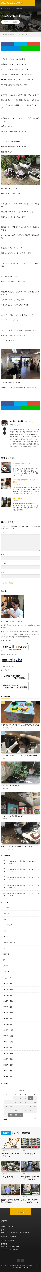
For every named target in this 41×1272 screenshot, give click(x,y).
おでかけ (6, 908)
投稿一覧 (27, 421)
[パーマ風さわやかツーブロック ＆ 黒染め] (6, 483)
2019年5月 (7, 1007)
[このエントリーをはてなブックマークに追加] (10, 48)
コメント (4, 532)
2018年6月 (7, 1065)
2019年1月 (7, 1024)
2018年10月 (7, 1042)
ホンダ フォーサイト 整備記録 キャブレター (17, 846)
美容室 (15, 22)
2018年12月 (7, 1030)
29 (16, 1115)
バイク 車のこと (8, 849)
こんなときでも (7, 1177)
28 (11, 1115)
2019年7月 (7, 1001)
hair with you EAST (8, 1226)
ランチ (5, 948)
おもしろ (6, 913)
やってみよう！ (7, 728)
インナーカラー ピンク (21, 463)
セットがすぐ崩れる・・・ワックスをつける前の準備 (19, 755)
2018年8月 (7, 1053)
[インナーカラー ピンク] (6, 467)
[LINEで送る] (30, 48)
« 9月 (5, 1119)
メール (3, 563)
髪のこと (5, 758)
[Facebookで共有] (7, 44)
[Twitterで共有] (20, 44)
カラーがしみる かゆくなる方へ (10, 1154)
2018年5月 (7, 1071)
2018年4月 (7, 1076)
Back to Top (21, 1212)
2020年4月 (7, 989)
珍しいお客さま (18, 498)
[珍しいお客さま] (6, 502)
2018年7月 (7, 1059)
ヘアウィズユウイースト (14, 8)
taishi (10, 863)
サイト (3, 572)
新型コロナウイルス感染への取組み (10, 1201)
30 (20, 1115)
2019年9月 (7, 995)
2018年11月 (7, 1036)
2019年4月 (7, 1013)
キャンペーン (7, 931)
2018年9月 (7, 1047)
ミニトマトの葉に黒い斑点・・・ (12, 786)
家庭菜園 (5, 788)
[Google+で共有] (33, 44)
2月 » (35, 1118)
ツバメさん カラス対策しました (12, 816)
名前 (3, 554)
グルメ (5, 937)
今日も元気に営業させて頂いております (30, 1178)
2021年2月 (7, 984)
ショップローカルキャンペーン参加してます (30, 1201)
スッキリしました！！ (30, 1153)
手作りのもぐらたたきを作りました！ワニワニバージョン (20, 725)
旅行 (4, 960)
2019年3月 (7, 1018)
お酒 (4, 919)
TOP (2, 8)
